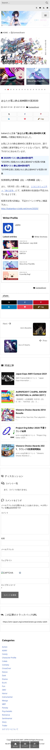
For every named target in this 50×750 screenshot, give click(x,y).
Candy (5, 654)
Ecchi (4, 683)
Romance (6, 715)
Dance (4, 672)
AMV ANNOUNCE (12, 258)
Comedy (5, 665)
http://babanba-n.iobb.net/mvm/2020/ (19, 208)
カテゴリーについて (10, 729)
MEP (4, 704)
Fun (3, 686)
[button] (4, 77)
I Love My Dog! (24, 274)
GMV (4, 690)
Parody (5, 708)
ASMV (4, 650)
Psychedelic (7, 711)
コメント (4, 513)
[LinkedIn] (9, 119)
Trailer (4, 725)
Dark (4, 675)
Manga (5, 700)
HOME (5, 33)
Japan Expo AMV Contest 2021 (31, 374)
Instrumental (7, 697)
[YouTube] (40, 8)
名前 (3, 538)
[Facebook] (25, 114)
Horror (4, 693)
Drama (5, 679)
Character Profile (9, 658)
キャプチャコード (8, 585)
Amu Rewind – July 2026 (28, 243)
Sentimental (7, 718)
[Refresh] (20, 572)
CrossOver (6, 668)
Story (4, 722)
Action (4, 647)
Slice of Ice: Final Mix (27, 264)
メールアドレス (7, 549)
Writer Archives (40, 237)
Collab (4, 661)
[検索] (47, 3)
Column (15, 248)
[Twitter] (36, 8)
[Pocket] (25, 119)
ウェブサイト (6, 560)
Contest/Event (19, 33)
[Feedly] (47, 8)
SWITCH (22, 253)
